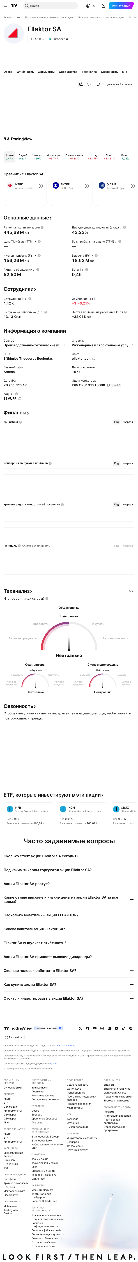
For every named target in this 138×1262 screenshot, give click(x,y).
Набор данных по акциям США (47, 1146)
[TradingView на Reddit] (130, 1028)
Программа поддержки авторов (81, 1098)
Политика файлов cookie (46, 1230)
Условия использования (46, 1215)
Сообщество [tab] (68, 72)
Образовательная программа (114, 1128)
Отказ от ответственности (47, 1219)
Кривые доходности (16, 1183)
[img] (67, 39)
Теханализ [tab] (89, 72)
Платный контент (77, 1149)
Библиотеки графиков (117, 1088)
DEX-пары (10, 1118)
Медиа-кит (38, 1178)
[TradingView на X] (80, 1028)
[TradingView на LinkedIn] (109, 1028)
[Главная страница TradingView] (14, 5)
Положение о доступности (47, 1234)
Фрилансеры (75, 1145)
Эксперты (73, 1141)
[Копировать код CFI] (19, 398)
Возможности (39, 1087)
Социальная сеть (77, 1084)
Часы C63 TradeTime (44, 1201)
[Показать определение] (42, 227)
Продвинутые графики (118, 1096)
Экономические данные (13, 1154)
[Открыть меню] (5, 5)
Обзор (35, 1110)
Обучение (73, 1122)
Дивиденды (11, 1163)
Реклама (109, 1111)
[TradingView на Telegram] (116, 1028)
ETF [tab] (125, 72)
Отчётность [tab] (25, 72)
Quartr (53, 1063)
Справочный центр (43, 1170)
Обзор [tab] (8, 72)
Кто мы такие (39, 1158)
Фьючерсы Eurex (41, 1140)
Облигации (10, 1106)
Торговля (72, 1118)
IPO (6, 1167)
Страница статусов (43, 1246)
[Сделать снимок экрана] (81, 84)
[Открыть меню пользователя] (103, 5)
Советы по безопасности (46, 1238)
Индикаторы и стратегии (82, 1137)
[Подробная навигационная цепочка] (18, 17)
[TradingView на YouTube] (94, 1028)
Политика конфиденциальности (44, 1224)
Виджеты (109, 1084)
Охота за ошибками (43, 1242)
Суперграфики (13, 1087)
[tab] (116, 422)
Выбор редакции (77, 1126)
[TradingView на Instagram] (102, 1028)
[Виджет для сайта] (89, 84)
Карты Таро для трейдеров (41, 1195)
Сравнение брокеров (44, 1118)
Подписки (37, 1091)
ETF (6, 1102)
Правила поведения (79, 1103)
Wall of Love (74, 1088)
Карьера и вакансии (43, 1174)
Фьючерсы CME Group (45, 1136)
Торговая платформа (116, 1100)
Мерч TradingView (42, 1189)
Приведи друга (76, 1092)
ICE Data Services (66, 1045)
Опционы (9, 1186)
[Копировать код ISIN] (108, 385)
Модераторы (75, 1107)
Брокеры (37, 1114)
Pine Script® (11, 1194)
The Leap (37, 1122)
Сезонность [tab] (109, 72)
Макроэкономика (14, 1190)
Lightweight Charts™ (116, 1092)
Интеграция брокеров (117, 1115)
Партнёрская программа (112, 1121)
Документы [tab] (46, 72)
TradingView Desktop (11, 1211)
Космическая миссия (44, 1162)
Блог (34, 1166)
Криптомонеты (13, 1110)
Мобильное (10, 1206)
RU (93, 6)
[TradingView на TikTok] (123, 1028)
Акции (7, 1098)
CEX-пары (10, 1114)
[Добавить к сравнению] (41, 186)
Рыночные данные (42, 1095)
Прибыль (9, 1159)
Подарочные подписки (45, 1099)
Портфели (10, 1179)
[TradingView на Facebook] (87, 1028)
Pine (6, 1122)
